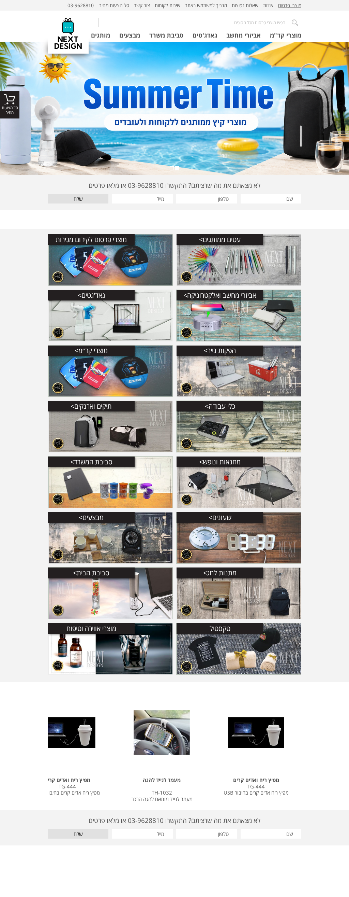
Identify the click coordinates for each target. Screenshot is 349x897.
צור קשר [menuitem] (142, 5)
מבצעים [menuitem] (129, 35)
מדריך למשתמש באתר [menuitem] (206, 5)
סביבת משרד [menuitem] (166, 35)
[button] (177, 168)
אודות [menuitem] (268, 5)
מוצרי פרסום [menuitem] (289, 5)
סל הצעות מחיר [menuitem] (114, 5)
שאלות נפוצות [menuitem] (245, 5)
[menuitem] (289, 6)
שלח (78, 198)
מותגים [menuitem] (100, 35)
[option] (174, 108)
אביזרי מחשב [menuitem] (243, 35)
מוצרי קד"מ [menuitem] (285, 35)
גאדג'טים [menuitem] (205, 35)
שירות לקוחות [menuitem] (167, 5)
